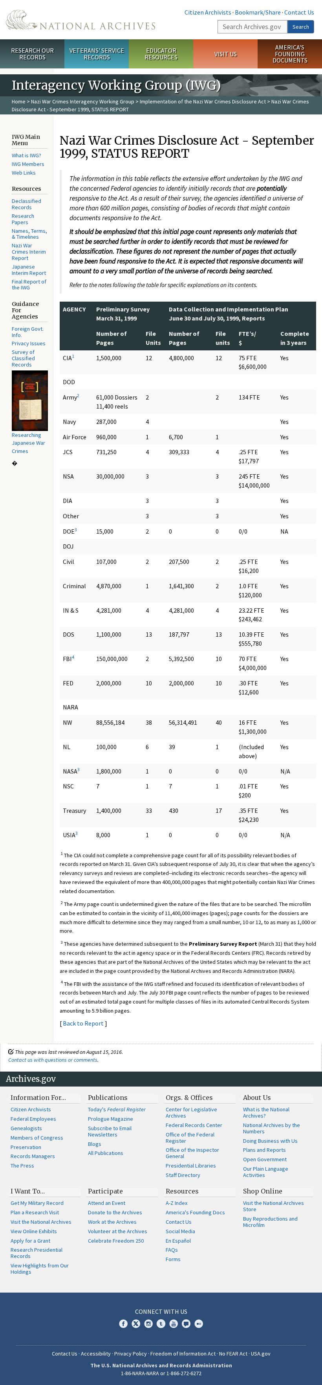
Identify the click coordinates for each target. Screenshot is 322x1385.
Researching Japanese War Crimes (28, 443)
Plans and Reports (264, 1149)
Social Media (180, 1231)
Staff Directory (183, 1175)
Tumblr (161, 1323)
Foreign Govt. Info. (28, 332)
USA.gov (261, 1353)
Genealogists (26, 1128)
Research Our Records (32, 53)
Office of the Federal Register (190, 1137)
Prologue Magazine (110, 1118)
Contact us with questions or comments (52, 1059)
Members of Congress (37, 1137)
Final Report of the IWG (29, 284)
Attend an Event (106, 1202)
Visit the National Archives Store (273, 1206)
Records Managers (33, 1156)
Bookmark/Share (258, 12)
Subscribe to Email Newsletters (110, 1131)
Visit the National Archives (41, 1221)
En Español (178, 1240)
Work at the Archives (112, 1221)
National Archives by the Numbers (271, 1128)
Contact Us (299, 12)
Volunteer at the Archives (117, 1231)
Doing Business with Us (270, 1140)
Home (19, 101)
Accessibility (96, 1353)
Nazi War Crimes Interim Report (29, 252)
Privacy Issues (29, 343)
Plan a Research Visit (35, 1212)
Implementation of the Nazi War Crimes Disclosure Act (203, 101)
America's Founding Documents (290, 53)
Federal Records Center (194, 1125)
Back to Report (83, 1023)
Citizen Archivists (208, 12)
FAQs (172, 1249)
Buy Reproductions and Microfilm (270, 1221)
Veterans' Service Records (97, 53)
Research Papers (23, 219)
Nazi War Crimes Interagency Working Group (82, 101)
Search (301, 26)
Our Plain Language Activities (265, 1172)
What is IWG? (26, 155)
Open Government (265, 1159)
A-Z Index (176, 1202)
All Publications (105, 1153)
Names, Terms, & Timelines (29, 234)
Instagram (148, 1323)
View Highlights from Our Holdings (40, 1268)
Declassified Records (26, 204)
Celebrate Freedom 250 (116, 1240)
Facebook (123, 1323)
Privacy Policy (130, 1353)
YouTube (173, 1323)
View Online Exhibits (34, 1231)
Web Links (24, 172)
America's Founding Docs (195, 1212)
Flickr (198, 1323)
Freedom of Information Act (183, 1353)
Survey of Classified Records (23, 358)
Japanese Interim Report (29, 269)
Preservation (26, 1147)
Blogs (94, 1143)
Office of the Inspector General (192, 1153)
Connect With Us (161, 1311)
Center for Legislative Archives (191, 1112)
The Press (22, 1165)
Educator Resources (161, 53)
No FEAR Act (233, 1353)
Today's (117, 1109)
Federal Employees (33, 1118)
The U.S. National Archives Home (80, 19)
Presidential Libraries (191, 1165)
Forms (173, 1259)
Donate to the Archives (115, 1212)
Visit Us (225, 54)
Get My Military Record (37, 1202)
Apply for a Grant (30, 1240)
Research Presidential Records (36, 1253)
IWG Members (28, 164)
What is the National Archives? (266, 1112)
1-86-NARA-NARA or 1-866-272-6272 (161, 1373)
